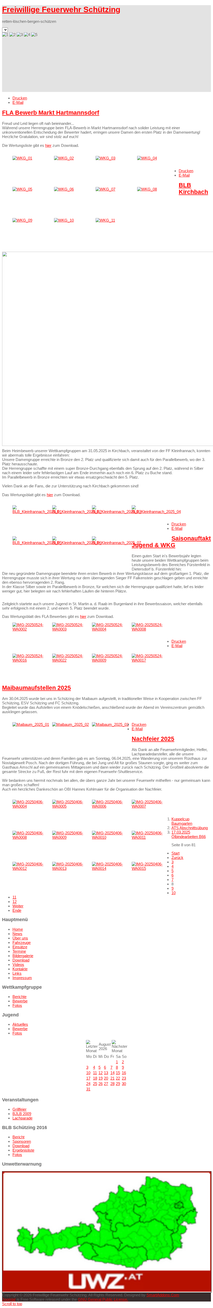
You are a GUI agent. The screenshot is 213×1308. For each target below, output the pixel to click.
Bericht (18, 1137)
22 (118, 1078)
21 (112, 1078)
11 (14, 897)
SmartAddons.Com (163, 1295)
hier (48, 145)
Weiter (17, 906)
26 (100, 1083)
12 (14, 901)
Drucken (19, 98)
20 (106, 1078)
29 (118, 1083)
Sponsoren (21, 1141)
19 (100, 1078)
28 (112, 1083)
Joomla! (9, 1299)
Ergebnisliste (23, 1150)
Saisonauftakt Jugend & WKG (171, 541)
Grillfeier (19, 1109)
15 (118, 1073)
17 (88, 1078)
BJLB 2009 (21, 1113)
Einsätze (19, 947)
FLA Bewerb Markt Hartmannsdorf (50, 113)
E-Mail (17, 102)
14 (112, 1073)
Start (175, 853)
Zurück (177, 857)
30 (124, 1083)
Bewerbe (20, 1001)
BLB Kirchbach (193, 188)
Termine (19, 951)
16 (124, 1073)
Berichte (19, 996)
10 (173, 893)
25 (95, 1083)
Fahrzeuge (21, 942)
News (17, 933)
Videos (18, 964)
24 (88, 1083)
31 (88, 1089)
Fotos (17, 1005)
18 (95, 1078)
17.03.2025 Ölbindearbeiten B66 (188, 834)
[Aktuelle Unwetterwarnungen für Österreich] (106, 1290)
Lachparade (22, 1118)
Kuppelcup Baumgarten (181, 821)
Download (20, 960)
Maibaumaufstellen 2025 (36, 688)
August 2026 (105, 1046)
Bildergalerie (22, 955)
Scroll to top (12, 1304)
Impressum (22, 977)
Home (17, 929)
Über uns (20, 938)
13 (106, 1073)
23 (124, 1078)
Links (17, 973)
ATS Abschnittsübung (189, 828)
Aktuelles (20, 1024)
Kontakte (20, 969)
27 (106, 1083)
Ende (16, 910)
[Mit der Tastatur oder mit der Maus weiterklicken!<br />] (22, 158)
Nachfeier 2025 (153, 739)
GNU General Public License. (103, 1299)
